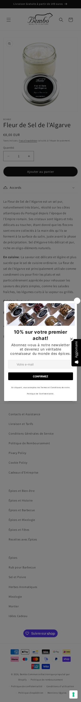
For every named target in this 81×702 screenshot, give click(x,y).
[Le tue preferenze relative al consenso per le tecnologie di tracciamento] (73, 694)
